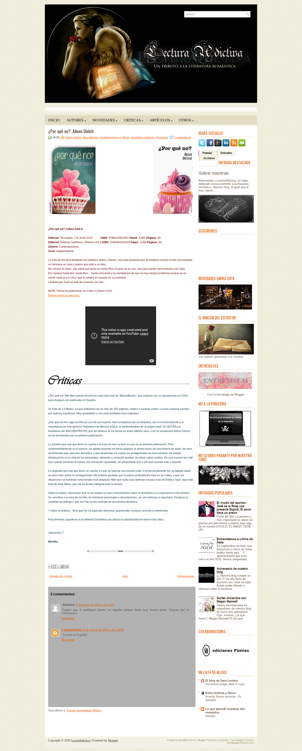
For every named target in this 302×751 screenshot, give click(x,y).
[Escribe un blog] (54, 566)
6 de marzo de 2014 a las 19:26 (103, 629)
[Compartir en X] (58, 566)
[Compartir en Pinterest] (67, 566)
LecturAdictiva (72, 629)
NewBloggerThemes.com (240, 742)
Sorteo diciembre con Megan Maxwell (231, 599)
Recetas (210, 716)
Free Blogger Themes (242, 740)
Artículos (161, 120)
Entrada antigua (185, 576)
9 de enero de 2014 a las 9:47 (95, 604)
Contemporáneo (109, 137)
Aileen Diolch (73, 137)
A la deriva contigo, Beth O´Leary (225, 684)
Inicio (54, 120)
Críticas (133, 120)
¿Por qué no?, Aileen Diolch (71, 131)
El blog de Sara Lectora (221, 680)
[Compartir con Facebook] (63, 566)
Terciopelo (162, 137)
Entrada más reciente (61, 576)
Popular (207, 153)
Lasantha (223, 740)
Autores (76, 120)
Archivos (209, 158)
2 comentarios (182, 137)
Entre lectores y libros (220, 693)
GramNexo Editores (142, 137)
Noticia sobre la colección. (64, 295)
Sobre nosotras (214, 173)
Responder (68, 618)
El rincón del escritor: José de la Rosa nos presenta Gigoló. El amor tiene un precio (234, 507)
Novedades (105, 120)
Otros (186, 120)
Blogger (239, 394)
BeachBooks (90, 137)
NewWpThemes (187, 740)
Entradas (226, 153)
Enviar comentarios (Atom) (84, 710)
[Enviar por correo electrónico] (50, 566)
